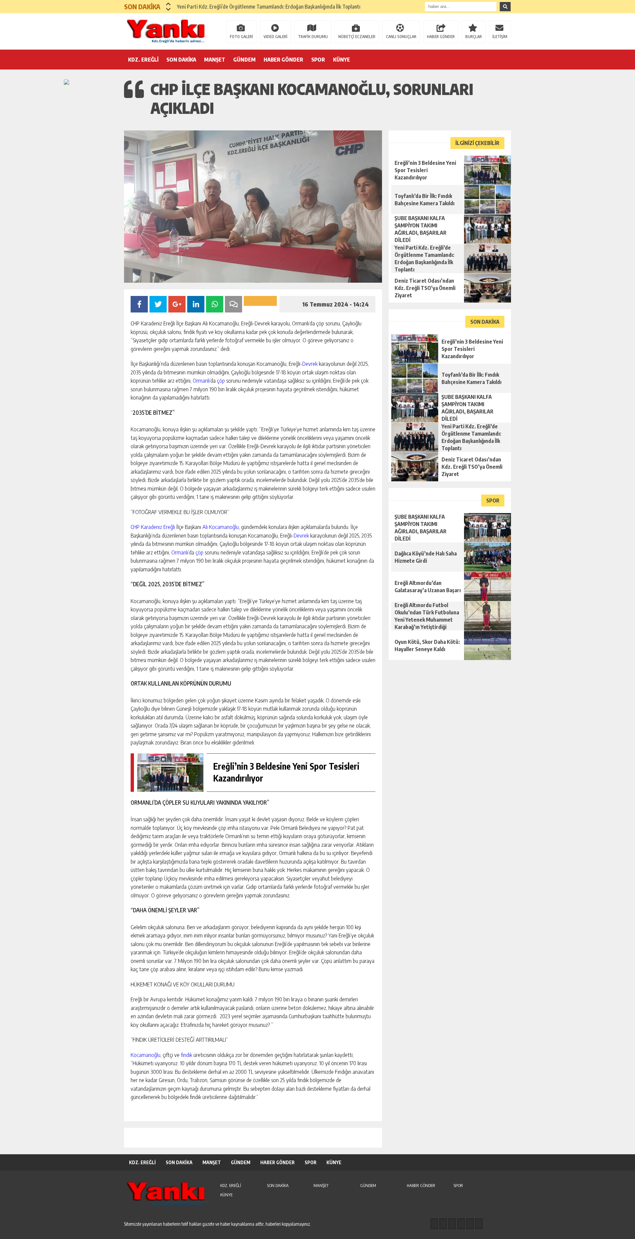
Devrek (310, 363)
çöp (221, 380)
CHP (135, 526)
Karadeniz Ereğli (158, 526)
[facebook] (434, 1223)
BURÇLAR (473, 36)
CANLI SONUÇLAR (401, 36)
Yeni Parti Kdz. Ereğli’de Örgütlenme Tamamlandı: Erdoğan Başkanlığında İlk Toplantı (268, 6)
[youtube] (479, 1223)
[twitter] (452, 1223)
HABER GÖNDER (441, 36)
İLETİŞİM (499, 36)
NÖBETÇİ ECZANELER (356, 36)
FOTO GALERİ (241, 36)
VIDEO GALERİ (275, 36)
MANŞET (214, 59)
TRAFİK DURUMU (313, 36)
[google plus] (461, 1223)
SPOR (318, 59)
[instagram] (443, 1223)
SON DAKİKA (181, 59)
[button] (168, 4)
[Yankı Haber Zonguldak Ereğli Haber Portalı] (167, 30)
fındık (186, 1054)
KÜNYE (341, 59)
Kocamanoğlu (145, 1054)
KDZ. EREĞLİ (143, 59)
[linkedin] (470, 1223)
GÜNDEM (244, 59)
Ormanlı (201, 380)
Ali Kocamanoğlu (220, 526)
